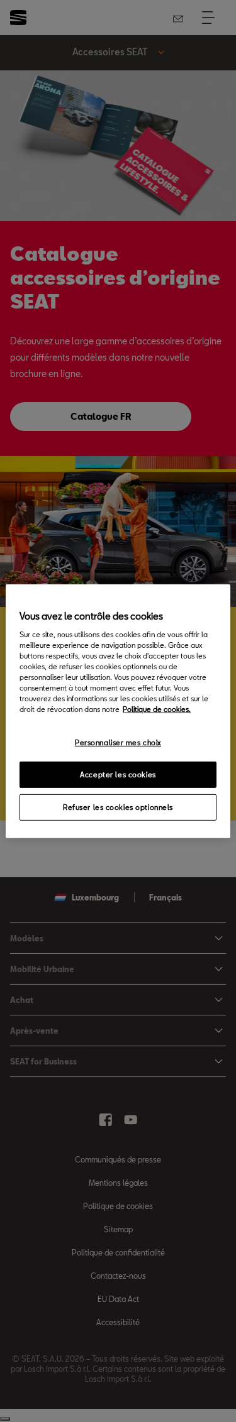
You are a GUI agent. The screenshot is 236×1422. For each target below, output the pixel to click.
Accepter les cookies (117, 774)
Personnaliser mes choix (118, 742)
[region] (118, 711)
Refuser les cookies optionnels (118, 807)
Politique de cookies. (157, 709)
